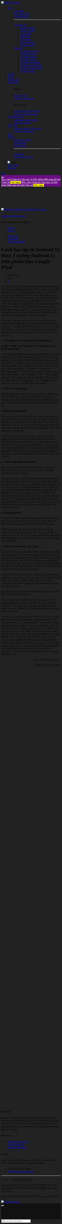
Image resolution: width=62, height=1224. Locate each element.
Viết (3, 173)
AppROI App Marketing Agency (13, 216)
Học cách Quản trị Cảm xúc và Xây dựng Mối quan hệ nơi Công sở (29, 183)
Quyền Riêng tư (16, 1144)
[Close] (2, 177)
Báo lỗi (11, 230)
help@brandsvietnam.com (21, 1171)
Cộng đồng (13, 239)
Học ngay (15, 182)
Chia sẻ (11, 227)
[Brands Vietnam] (10, 2)
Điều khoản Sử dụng (18, 1141)
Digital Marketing (16, 241)
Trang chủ (13, 236)
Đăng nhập (13, 165)
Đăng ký (12, 168)
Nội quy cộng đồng (17, 1147)
